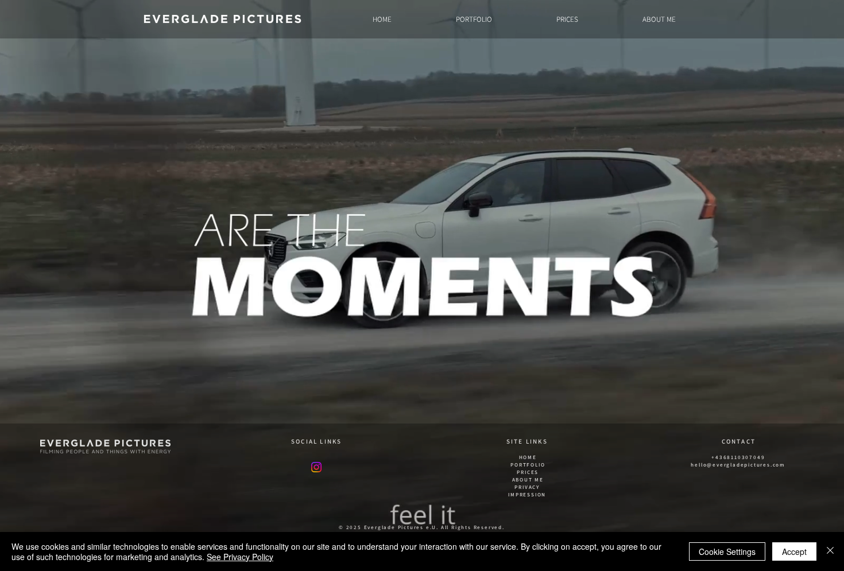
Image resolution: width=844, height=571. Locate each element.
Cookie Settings (727, 551)
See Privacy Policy (240, 556)
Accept (794, 551)
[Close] (830, 551)
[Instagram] (316, 467)
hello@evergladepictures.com (738, 464)
